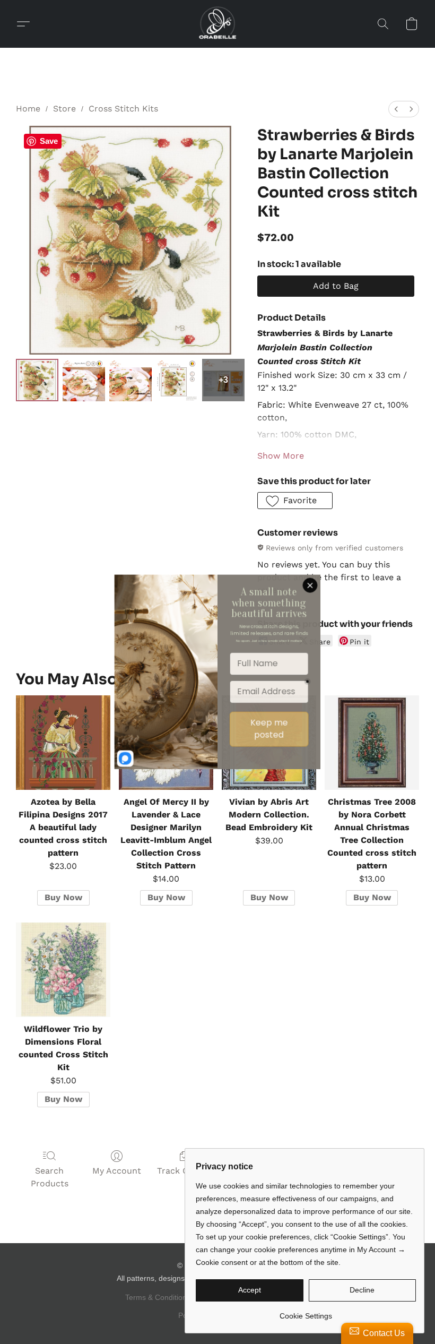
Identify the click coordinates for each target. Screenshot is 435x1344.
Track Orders (184, 1171)
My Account (116, 1171)
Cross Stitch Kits (123, 109)
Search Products (49, 1177)
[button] (217, 23)
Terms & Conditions (157, 1297)
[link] (306, 1312)
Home (28, 109)
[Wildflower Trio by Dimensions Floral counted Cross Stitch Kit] (63, 970)
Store (64, 109)
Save (49, 140)
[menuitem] (396, 109)
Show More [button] (280, 456)
